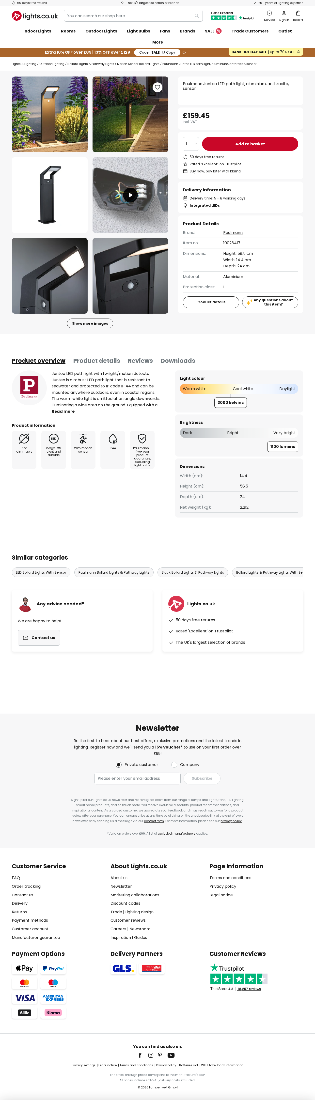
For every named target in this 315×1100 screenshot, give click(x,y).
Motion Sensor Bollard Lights (138, 64)
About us (118, 878)
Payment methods (30, 920)
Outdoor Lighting (51, 64)
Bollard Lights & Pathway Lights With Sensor (273, 572)
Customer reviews (128, 920)
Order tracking (26, 886)
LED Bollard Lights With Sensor (41, 572)
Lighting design (139, 912)
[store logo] (35, 16)
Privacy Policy (166, 1065)
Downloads (178, 361)
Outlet (285, 31)
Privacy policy (222, 886)
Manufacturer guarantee (36, 937)
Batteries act (188, 1065)
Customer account (30, 929)
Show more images (90, 323)
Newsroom (139, 929)
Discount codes (125, 903)
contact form (154, 821)
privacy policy (231, 821)
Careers (118, 929)
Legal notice (221, 895)
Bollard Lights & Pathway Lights (90, 64)
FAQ (16, 878)
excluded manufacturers (176, 833)
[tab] (38, 361)
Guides (140, 937)
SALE (210, 31)
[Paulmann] (29, 387)
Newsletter (121, 886)
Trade (116, 912)
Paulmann (233, 232)
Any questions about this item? (273, 302)
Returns (19, 912)
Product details (96, 361)
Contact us (22, 895)
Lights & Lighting (24, 64)
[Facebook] (143, 1055)
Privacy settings (83, 1065)
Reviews (140, 361)
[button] (50, 195)
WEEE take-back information (222, 1065)
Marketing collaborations (134, 895)
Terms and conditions (230, 878)
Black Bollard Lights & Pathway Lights (193, 572)
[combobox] (133, 15)
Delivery (20, 903)
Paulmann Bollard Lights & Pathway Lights (114, 572)
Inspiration (120, 937)
